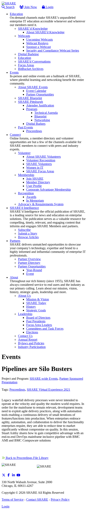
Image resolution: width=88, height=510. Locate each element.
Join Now (30, 7)
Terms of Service (13, 499)
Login (49, 7)
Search (10, 7)
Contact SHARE (37, 499)
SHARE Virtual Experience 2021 (48, 389)
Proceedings (17, 389)
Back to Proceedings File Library (27, 458)
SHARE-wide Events (44, 378)
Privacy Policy (60, 499)
